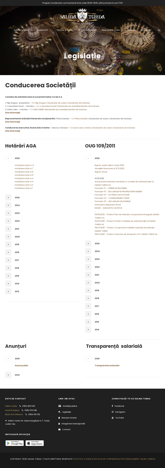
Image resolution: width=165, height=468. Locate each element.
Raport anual (101, 171)
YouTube (119, 417)
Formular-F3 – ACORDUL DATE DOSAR (112, 194)
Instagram (120, 412)
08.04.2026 (100, 227)
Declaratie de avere (57, 103)
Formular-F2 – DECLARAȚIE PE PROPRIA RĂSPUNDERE (118, 191)
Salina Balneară (89, 30)
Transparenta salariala (107, 365)
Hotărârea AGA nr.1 (24, 188)
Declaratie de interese (79, 103)
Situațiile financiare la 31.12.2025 (109, 168)
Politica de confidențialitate (109, 459)
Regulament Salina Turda (140, 459)
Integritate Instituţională (73, 423)
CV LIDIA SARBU (37, 109)
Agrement (43, 30)
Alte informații (12, 121)
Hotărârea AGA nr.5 (24, 175)
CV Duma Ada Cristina (81, 127)
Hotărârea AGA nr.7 (24, 168)
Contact (66, 429)
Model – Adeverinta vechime (108, 207)
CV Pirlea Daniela (79, 118)
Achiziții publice (70, 406)
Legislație (66, 412)
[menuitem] (145, 32)
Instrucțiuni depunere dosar (108, 204)
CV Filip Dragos (39, 103)
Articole (132, 30)
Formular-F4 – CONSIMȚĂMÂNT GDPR (112, 198)
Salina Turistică (21, 30)
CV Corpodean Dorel (46, 106)
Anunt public (21, 365)
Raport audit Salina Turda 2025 (109, 165)
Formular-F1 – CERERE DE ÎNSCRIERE (111, 188)
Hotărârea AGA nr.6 (24, 171)
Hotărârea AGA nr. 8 (24, 165)
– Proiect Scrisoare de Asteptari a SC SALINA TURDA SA (131, 234)
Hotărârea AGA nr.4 (24, 178)
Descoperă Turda (111, 30)
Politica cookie (83, 459)
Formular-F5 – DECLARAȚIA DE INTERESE (113, 201)
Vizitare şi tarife (64, 30)
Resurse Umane (69, 417)
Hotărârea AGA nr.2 (24, 185)
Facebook (119, 406)
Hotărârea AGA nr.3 (24, 181)
